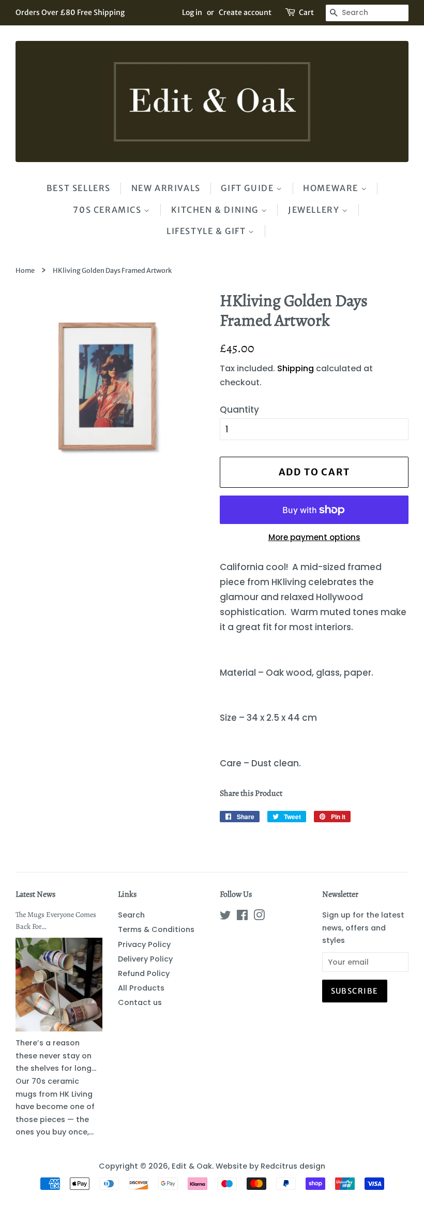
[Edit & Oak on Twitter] (225, 917)
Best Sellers (79, 188)
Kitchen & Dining (216, 210)
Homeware (331, 188)
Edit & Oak (192, 1166)
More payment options (314, 537)
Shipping (295, 368)
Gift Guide (248, 188)
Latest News (35, 894)
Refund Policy (144, 973)
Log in (192, 12)
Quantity (239, 409)
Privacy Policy (144, 944)
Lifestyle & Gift (207, 231)
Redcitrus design (293, 1166)
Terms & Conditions (156, 929)
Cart (306, 12)
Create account (245, 12)
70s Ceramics (108, 210)
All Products (141, 988)
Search (131, 915)
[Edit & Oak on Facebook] (242, 917)
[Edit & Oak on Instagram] (259, 917)
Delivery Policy (145, 959)
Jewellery (315, 210)
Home (25, 270)
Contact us (140, 1002)
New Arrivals (166, 188)
